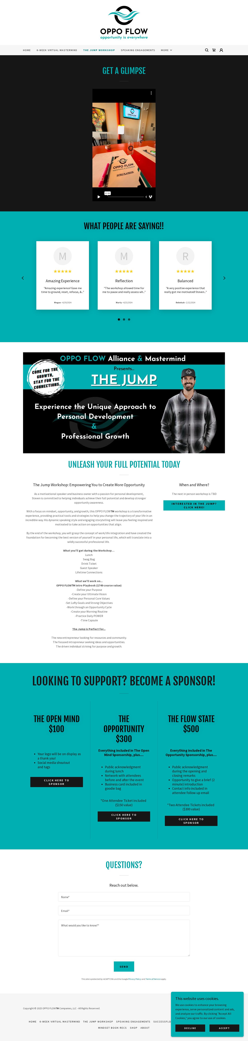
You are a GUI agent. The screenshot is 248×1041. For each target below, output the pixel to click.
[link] (124, 22)
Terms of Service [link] (153, 979)
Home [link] (27, 50)
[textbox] (124, 897)
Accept (224, 1028)
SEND (124, 966)
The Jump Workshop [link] (99, 50)
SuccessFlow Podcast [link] (170, 1021)
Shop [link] (134, 1027)
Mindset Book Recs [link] (112, 1027)
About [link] (145, 1027)
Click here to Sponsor (56, 782)
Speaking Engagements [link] (138, 50)
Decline (190, 1028)
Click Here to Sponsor (191, 821)
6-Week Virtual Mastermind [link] (57, 50)
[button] (166, 50)
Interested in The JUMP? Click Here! (194, 505)
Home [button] (33, 1021)
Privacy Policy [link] (134, 979)
